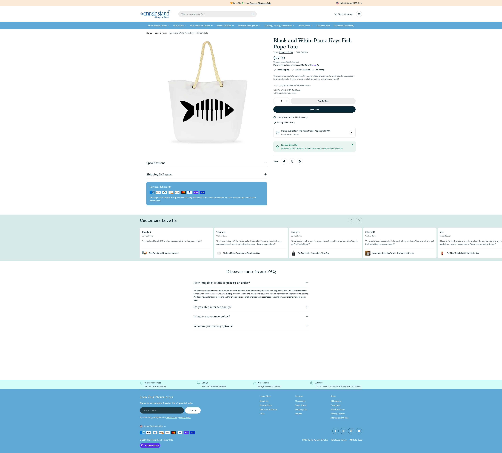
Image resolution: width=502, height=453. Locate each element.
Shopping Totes (286, 52)
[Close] (352, 144)
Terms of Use (171, 417)
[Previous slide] (351, 220)
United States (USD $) (350, 3)
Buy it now (314, 109)
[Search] (253, 14)
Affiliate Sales (356, 440)
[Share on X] (292, 161)
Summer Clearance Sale (260, 3)
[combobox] (217, 14)
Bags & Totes (161, 33)
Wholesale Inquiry (339, 440)
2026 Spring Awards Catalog (315, 440)
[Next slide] (359, 220)
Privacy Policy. (185, 417)
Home (149, 33)
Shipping (276, 62)
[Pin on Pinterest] (300, 161)
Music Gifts (168, 440)
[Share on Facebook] (284, 161)
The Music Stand (154, 440)
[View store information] (351, 132)
